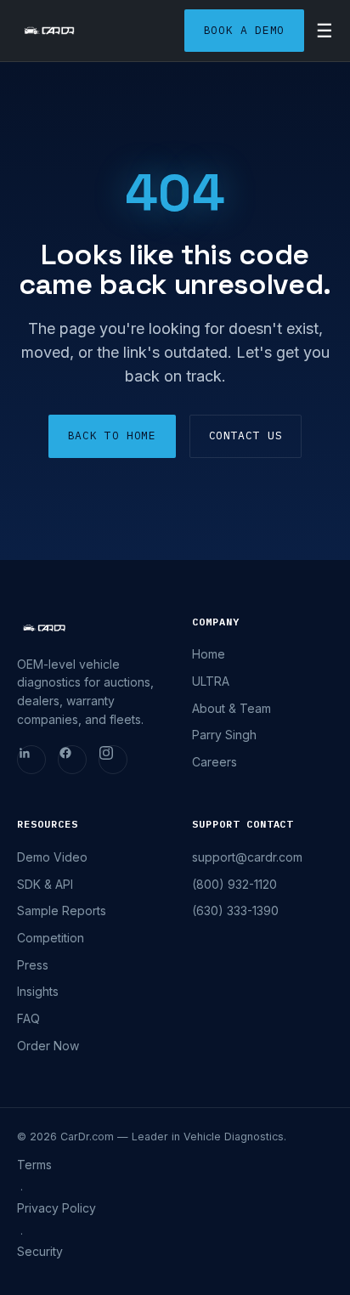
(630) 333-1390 (235, 910)
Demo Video (52, 857)
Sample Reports (61, 910)
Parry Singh (224, 734)
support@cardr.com (247, 857)
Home (208, 654)
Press (32, 965)
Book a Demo (244, 30)
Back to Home (112, 435)
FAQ (28, 1018)
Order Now (48, 1045)
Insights (38, 991)
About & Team (231, 708)
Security (40, 1251)
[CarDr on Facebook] (72, 759)
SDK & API (45, 884)
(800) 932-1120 (234, 884)
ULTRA (210, 681)
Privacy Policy (56, 1208)
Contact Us (246, 435)
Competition (50, 937)
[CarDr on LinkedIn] (31, 759)
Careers (214, 762)
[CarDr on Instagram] (113, 759)
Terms (34, 1164)
